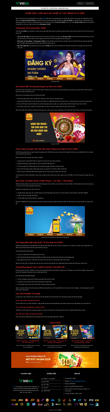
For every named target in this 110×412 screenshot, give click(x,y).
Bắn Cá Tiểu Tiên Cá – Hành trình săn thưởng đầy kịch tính (82, 341)
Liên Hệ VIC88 (53, 8)
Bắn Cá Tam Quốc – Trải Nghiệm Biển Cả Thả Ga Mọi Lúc (28, 341)
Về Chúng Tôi (44, 8)
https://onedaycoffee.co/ (78, 381)
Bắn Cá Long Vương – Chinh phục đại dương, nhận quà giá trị (55, 341)
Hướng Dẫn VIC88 (63, 8)
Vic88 (14, 386)
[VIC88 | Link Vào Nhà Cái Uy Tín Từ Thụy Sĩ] (23, 3)
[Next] (94, 338)
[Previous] (15, 338)
